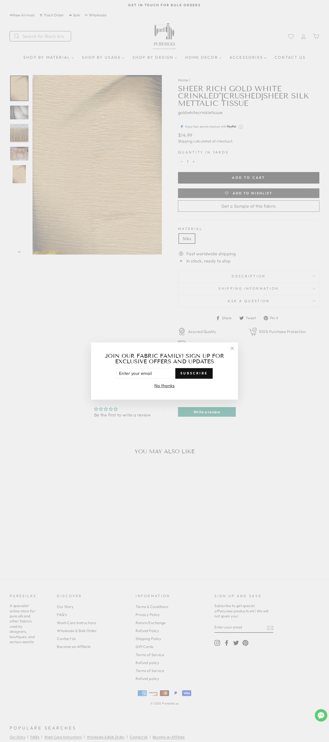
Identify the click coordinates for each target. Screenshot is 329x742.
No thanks (164, 385)
